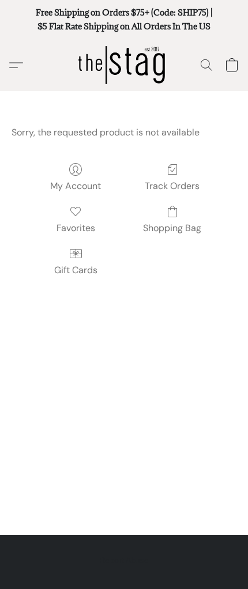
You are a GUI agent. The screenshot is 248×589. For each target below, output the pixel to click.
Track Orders (172, 186)
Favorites (76, 228)
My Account (75, 186)
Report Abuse (124, 560)
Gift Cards (75, 270)
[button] (124, 65)
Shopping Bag (172, 228)
